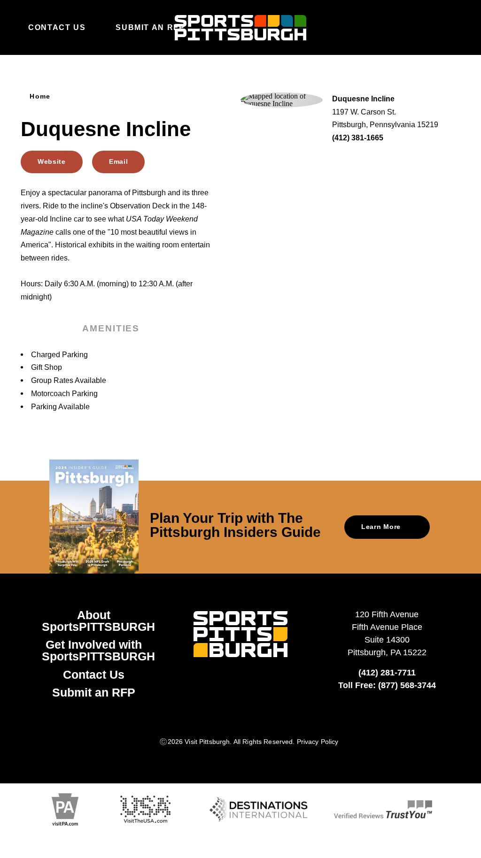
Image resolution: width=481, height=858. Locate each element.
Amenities (111, 328)
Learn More (381, 526)
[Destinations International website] (258, 809)
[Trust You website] (383, 809)
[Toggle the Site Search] (431, 27)
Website (52, 161)
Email (118, 161)
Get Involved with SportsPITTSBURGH (98, 650)
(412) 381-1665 (357, 137)
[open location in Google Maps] (281, 99)
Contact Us (56, 27)
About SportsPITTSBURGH (98, 620)
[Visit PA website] (65, 809)
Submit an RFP (150, 27)
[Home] (240, 27)
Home (40, 96)
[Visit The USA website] (145, 809)
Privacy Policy (318, 741)
